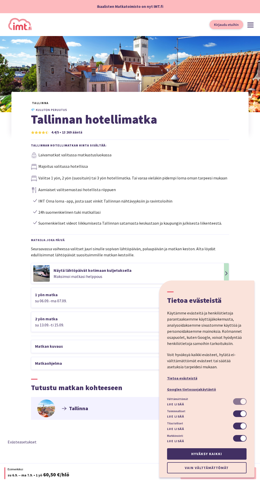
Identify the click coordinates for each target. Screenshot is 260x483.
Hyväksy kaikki (206, 454)
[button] (130, 273)
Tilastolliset (175, 423)
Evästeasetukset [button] (22, 441)
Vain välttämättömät (207, 467)
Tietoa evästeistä (182, 378)
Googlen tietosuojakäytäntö (191, 389)
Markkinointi (175, 436)
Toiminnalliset (176, 411)
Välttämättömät (177, 399)
